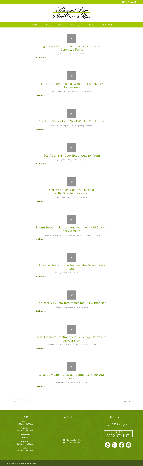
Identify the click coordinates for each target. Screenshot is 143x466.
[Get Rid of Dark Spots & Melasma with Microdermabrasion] (71, 181)
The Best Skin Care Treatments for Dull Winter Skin (71, 303)
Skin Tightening (79, 126)
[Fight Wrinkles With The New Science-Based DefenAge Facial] (71, 38)
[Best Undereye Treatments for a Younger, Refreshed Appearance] (71, 329)
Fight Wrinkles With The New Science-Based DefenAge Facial (71, 47)
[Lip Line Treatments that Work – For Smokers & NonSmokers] (71, 75)
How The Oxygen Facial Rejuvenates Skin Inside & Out (71, 267)
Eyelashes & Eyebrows (73, 345)
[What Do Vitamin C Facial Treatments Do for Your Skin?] (71, 366)
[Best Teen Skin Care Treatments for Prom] (71, 147)
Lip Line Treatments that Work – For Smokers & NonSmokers (71, 85)
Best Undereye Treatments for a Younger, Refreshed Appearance (71, 338)
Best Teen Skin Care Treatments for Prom (71, 155)
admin (84, 54)
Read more (40, 58)
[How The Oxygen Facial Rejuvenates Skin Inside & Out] (71, 257)
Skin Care (75, 54)
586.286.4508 (129, 2)
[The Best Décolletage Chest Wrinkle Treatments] (71, 113)
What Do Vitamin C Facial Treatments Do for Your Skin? (71, 376)
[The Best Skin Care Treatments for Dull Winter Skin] (71, 295)
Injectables (71, 91)
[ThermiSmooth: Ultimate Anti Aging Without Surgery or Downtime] (71, 219)
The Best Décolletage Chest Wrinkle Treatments (71, 121)
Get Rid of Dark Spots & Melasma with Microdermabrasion (71, 191)
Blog (69, 54)
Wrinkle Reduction (86, 235)
